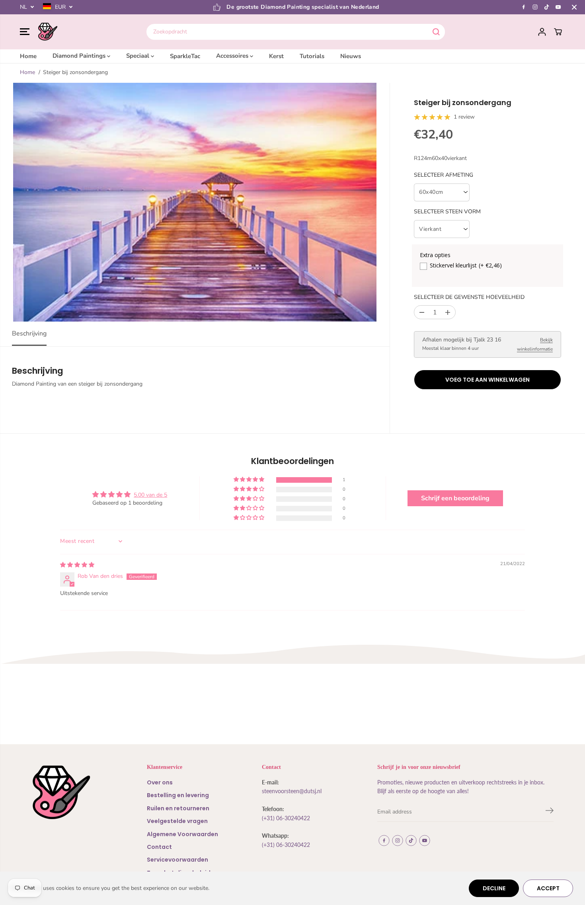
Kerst (276, 56)
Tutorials (312, 56)
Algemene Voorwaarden (182, 834)
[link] (73, 792)
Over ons (160, 782)
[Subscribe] (550, 812)
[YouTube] (558, 7)
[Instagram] (535, 7)
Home (28, 56)
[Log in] (542, 32)
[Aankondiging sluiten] (574, 7)
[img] (77, 565)
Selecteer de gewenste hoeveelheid (469, 297)
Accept (548, 888)
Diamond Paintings (80, 56)
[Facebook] (523, 7)
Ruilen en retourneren (178, 808)
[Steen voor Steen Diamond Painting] (48, 31)
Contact (159, 847)
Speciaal (138, 56)
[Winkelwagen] (558, 32)
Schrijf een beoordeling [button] (455, 498)
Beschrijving (29, 333)
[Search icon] (436, 32)
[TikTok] (547, 7)
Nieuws (350, 56)
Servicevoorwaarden (177, 860)
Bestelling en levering (178, 795)
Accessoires (233, 56)
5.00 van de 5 (150, 495)
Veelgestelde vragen (177, 821)
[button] (24, 32)
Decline (494, 888)
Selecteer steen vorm (447, 212)
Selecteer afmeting (443, 175)
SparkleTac (185, 56)
